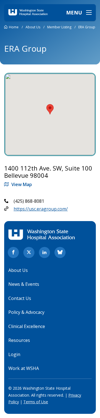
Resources (19, 340)
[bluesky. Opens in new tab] (60, 252)
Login (14, 354)
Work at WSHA (23, 368)
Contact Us (19, 298)
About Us (18, 270)
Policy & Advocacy (26, 312)
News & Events (23, 284)
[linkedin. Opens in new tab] (44, 252)
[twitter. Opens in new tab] (28, 252)
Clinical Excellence (26, 326)
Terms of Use (35, 401)
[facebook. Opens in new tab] (13, 252)
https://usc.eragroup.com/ (41, 209)
